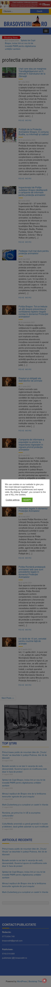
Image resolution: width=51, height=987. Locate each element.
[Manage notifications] (44, 980)
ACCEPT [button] (27, 499)
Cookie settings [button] (13, 499)
